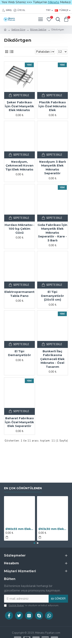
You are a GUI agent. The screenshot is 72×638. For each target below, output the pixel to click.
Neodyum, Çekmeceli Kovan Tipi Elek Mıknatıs (19, 165)
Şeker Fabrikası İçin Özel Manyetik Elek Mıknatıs (19, 106)
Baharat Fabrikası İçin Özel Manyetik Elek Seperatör (19, 422)
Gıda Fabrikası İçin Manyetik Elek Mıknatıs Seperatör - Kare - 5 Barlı (52, 232)
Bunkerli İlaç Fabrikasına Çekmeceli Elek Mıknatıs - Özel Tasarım (52, 359)
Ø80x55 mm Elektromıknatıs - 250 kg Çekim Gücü (19, 529)
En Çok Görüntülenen (23, 488)
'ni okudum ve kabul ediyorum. (34, 605)
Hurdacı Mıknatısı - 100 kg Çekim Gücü (19, 228)
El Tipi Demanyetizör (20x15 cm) (52, 295)
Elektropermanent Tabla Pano (19, 294)
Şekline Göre (18, 29)
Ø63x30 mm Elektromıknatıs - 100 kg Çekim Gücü (52, 529)
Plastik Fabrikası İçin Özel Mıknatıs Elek (52, 106)
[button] (34, 543)
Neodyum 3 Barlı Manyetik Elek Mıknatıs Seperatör (52, 167)
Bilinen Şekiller (38, 29)
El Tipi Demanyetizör (19, 353)
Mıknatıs (53, 2)
